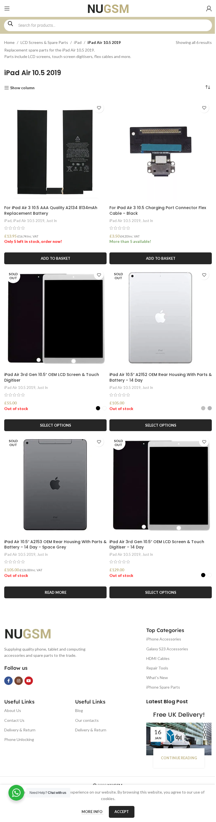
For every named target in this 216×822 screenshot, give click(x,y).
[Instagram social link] (18, 681)
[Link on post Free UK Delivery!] (179, 739)
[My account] (209, 8)
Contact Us (14, 720)
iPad (78, 42)
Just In (51, 220)
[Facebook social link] (8, 681)
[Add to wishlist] (99, 108)
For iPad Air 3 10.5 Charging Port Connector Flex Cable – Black (157, 210)
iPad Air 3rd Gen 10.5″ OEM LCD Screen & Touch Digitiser (51, 377)
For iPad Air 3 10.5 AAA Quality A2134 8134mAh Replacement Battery (50, 210)
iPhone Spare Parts (163, 687)
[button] (55, 258)
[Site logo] (108, 8)
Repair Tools (157, 668)
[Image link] (32, 632)
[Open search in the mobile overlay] (108, 25)
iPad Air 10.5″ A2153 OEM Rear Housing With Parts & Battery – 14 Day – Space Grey (55, 544)
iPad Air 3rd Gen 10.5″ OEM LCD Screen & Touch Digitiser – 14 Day (156, 544)
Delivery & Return (19, 729)
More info (92, 811)
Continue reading (179, 758)
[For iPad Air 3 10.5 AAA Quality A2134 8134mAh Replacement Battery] (55, 151)
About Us (12, 710)
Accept (121, 811)
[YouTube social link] (28, 681)
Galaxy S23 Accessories (167, 648)
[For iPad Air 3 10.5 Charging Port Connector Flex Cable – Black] (160, 151)
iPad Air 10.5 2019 (28, 220)
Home (9, 42)
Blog (79, 710)
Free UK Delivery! (179, 714)
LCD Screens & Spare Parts (44, 42)
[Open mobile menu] (7, 8)
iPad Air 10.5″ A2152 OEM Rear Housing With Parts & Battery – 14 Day (160, 377)
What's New (157, 677)
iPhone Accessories (163, 639)
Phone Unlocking (19, 739)
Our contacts (87, 720)
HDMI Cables (158, 658)
